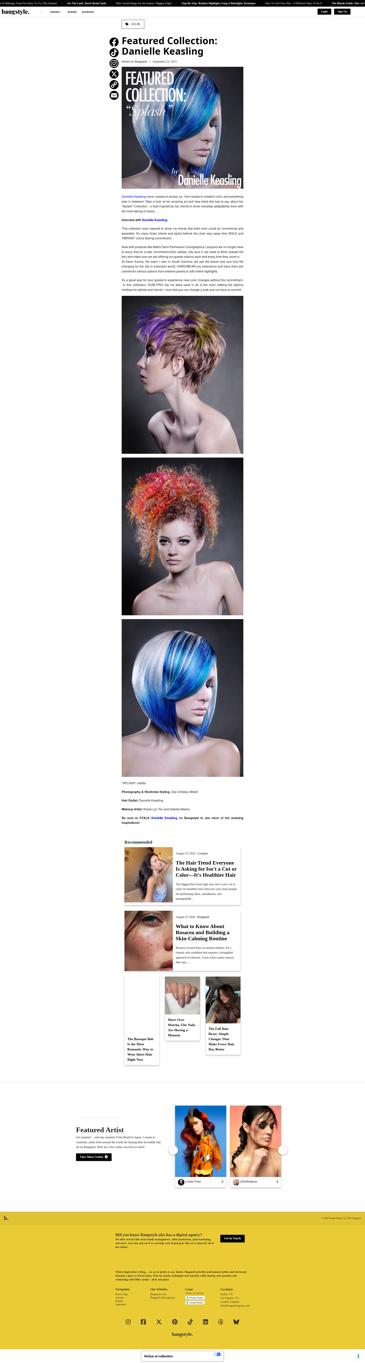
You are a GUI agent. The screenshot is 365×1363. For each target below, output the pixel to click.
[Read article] (142, 1005)
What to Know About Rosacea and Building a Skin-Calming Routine (202, 932)
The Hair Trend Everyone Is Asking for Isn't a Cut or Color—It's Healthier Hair (206, 869)
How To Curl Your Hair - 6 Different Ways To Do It (234, 3)
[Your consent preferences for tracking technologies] (358, 1356)
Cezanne (202, 853)
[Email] (114, 95)
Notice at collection (158, 1356)
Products (88, 11)
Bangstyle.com (158, 1294)
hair (135, 24)
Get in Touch (232, 1238)
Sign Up (342, 11)
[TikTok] (114, 52)
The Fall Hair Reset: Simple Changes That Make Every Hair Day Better (221, 1039)
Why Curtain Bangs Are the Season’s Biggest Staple (84, 3)
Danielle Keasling (134, 196)
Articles (55, 11)
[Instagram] (114, 63)
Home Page (121, 1294)
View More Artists (92, 1156)
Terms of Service (194, 1293)
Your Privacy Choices (195, 1354)
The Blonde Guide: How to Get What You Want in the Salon (307, 3)
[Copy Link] (114, 84)
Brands (72, 11)
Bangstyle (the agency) (162, 1297)
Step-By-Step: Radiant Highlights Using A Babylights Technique (159, 3)
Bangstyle (141, 61)
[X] (114, 74)
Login (324, 11)
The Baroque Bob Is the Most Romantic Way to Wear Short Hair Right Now (140, 1049)
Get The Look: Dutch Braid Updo (27, 3)
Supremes (120, 1304)
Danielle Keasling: (155, 220)
